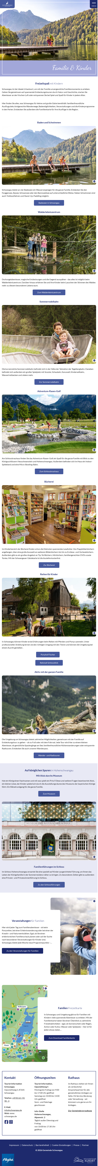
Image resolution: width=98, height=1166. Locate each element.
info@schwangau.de (13, 1110)
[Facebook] (6, 1122)
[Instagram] (11, 1122)
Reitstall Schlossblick (49, 662)
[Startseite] (7, 4)
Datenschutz (27, 1145)
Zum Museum (49, 793)
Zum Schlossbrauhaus (49, 471)
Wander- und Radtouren (49, 755)
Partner (85, 1145)
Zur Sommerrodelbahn (49, 382)
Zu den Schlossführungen (49, 884)
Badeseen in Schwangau (49, 203)
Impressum (14, 1145)
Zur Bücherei (49, 565)
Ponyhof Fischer (48, 654)
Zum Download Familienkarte (62, 1038)
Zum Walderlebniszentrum (49, 292)
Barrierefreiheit (42, 1145)
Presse (76, 1145)
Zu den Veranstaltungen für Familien (23, 951)
